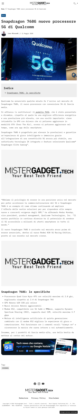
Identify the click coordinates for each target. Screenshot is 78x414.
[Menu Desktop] (2, 3)
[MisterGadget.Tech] (40, 3)
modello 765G (42, 112)
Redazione (23, 398)
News (3, 15)
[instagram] (39, 383)
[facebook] (35, 383)
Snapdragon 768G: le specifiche (23, 93)
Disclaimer (54, 398)
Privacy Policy (38, 398)
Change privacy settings (68, 412)
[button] (76, 3)
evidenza (5, 368)
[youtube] (43, 383)
